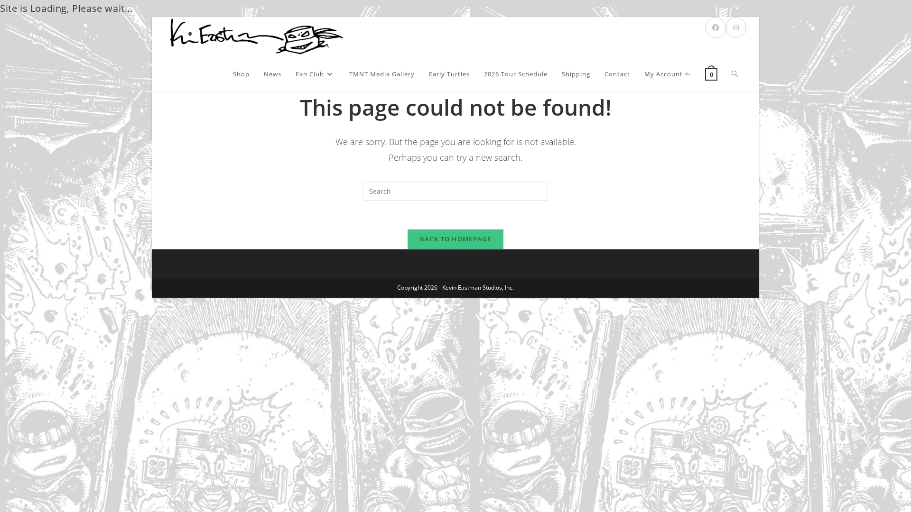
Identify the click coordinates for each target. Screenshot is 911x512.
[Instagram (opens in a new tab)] (736, 27)
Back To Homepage (455, 239)
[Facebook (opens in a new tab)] (715, 27)
